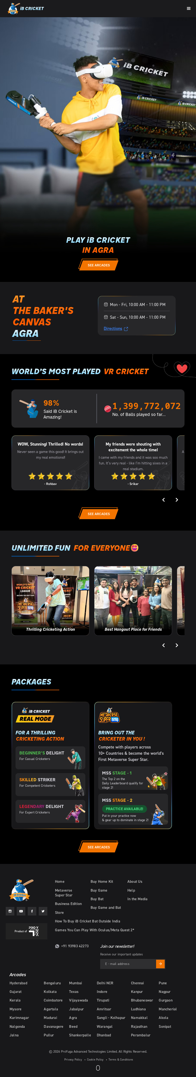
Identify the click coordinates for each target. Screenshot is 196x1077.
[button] (189, 8)
